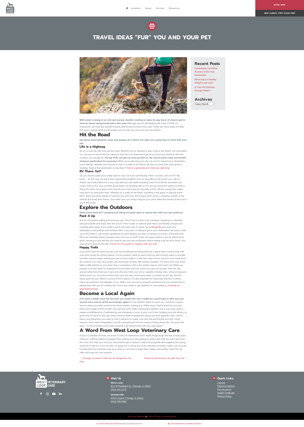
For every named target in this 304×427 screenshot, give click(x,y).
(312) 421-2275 (119, 389)
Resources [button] (174, 8)
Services (160, 8)
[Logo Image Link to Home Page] (10, 8)
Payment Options (226, 386)
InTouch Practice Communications (162, 416)
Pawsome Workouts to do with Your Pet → (165, 358)
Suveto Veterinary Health (108, 424)
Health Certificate (226, 393)
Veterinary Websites (136, 416)
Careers (221, 383)
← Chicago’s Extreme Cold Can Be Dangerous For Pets (105, 360)
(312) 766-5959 (119, 401)
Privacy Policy (224, 396)
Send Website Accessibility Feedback (186, 424)
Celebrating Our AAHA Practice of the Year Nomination (206, 71)
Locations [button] (136, 8)
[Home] (127, 8)
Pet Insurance (224, 389)
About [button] (148, 8)
